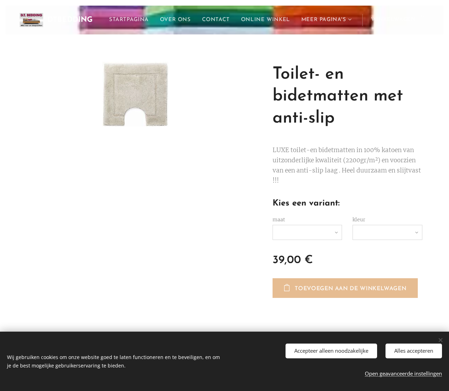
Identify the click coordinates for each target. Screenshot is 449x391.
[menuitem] (130, 20)
